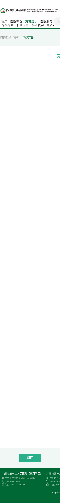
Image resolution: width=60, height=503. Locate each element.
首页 (4, 21)
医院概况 (16, 21)
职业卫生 (22, 25)
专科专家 (7, 25)
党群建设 (31, 21)
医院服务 (46, 21)
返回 (30, 458)
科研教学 (38, 25)
